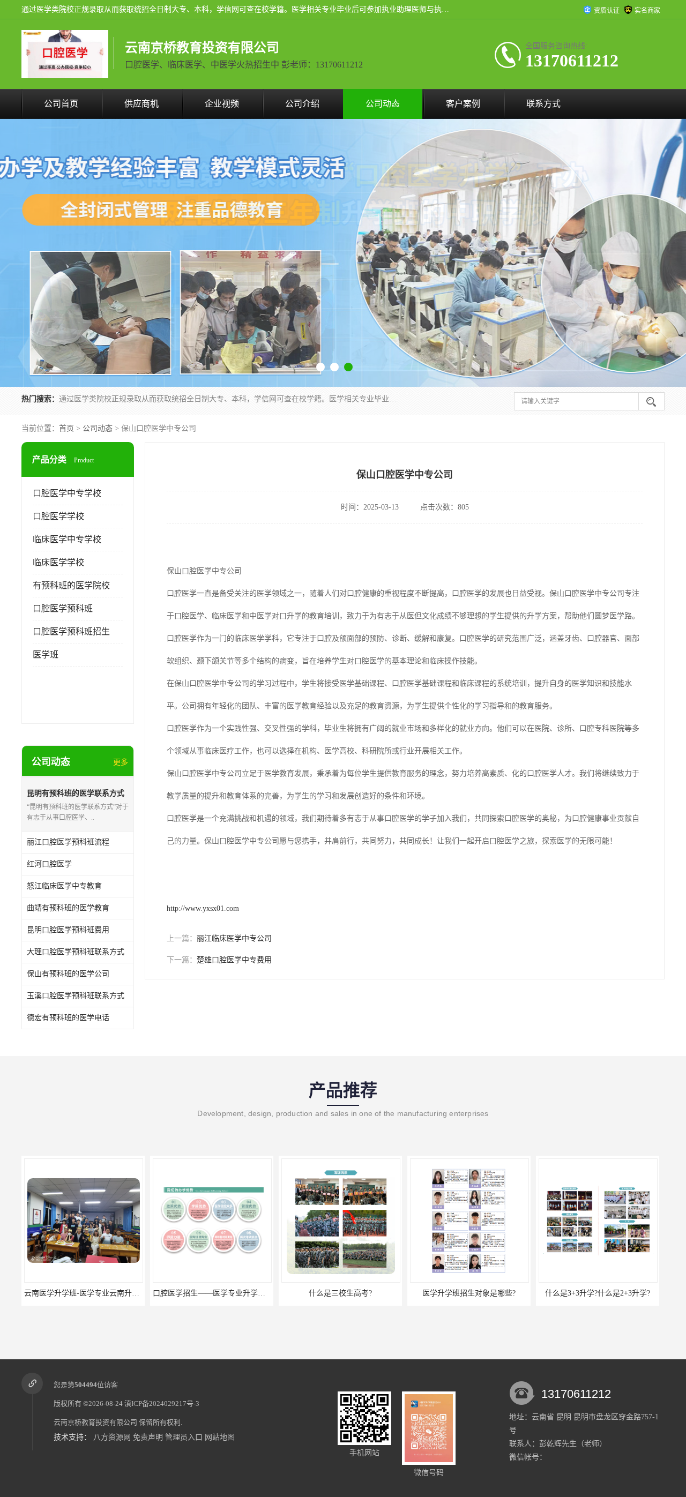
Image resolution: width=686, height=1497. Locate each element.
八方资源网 (112, 1437)
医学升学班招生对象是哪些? (340, 1293)
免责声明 (148, 1437)
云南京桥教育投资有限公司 (95, 1422)
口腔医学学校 (58, 516)
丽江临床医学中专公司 (234, 938)
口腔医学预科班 (63, 608)
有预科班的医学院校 (71, 585)
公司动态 (383, 103)
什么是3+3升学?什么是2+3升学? (468, 1293)
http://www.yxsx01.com (203, 908)
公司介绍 (302, 103)
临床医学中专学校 (67, 539)
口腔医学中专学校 (67, 493)
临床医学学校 (58, 562)
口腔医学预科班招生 (71, 631)
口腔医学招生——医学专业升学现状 (84, 1293)
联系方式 (543, 103)
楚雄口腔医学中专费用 (234, 960)
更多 (120, 762)
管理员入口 (184, 1437)
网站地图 (220, 1437)
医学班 (45, 654)
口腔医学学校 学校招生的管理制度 (597, 1293)
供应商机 (141, 103)
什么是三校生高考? (211, 1293)
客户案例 (463, 103)
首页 (66, 428)
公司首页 (61, 103)
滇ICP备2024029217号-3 (161, 1403)
